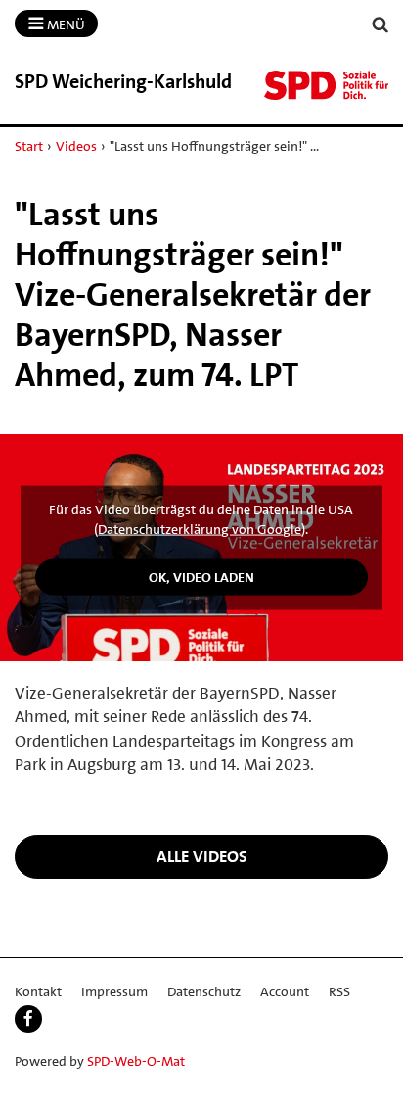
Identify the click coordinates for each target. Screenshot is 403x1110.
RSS (339, 991)
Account (284, 991)
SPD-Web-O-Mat (136, 1061)
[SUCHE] (380, 25)
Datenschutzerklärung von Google (199, 529)
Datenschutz (204, 991)
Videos (76, 146)
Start (29, 146)
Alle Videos (202, 856)
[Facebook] (28, 1019)
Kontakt (38, 991)
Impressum (114, 991)
